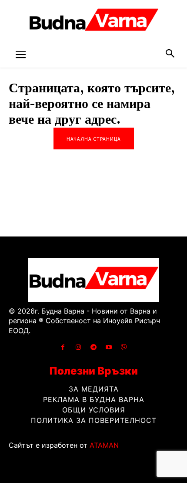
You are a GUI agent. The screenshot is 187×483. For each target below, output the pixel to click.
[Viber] (124, 347)
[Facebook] (62, 347)
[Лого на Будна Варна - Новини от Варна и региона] (93, 22)
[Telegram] (93, 347)
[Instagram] (78, 347)
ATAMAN (104, 445)
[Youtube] (109, 347)
